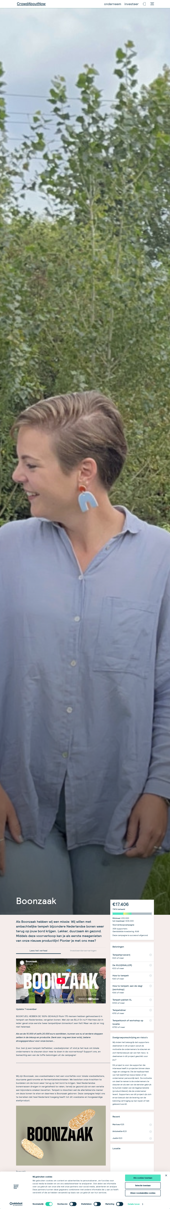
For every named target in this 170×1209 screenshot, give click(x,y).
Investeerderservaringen (83, 950)
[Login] (144, 4)
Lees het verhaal (38, 950)
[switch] (73, 1204)
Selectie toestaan (143, 1185)
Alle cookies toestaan (142, 1178)
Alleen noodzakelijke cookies (142, 1193)
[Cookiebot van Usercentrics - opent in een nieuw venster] (16, 1204)
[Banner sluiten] (166, 1175)
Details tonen (134, 1204)
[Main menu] (152, 4)
